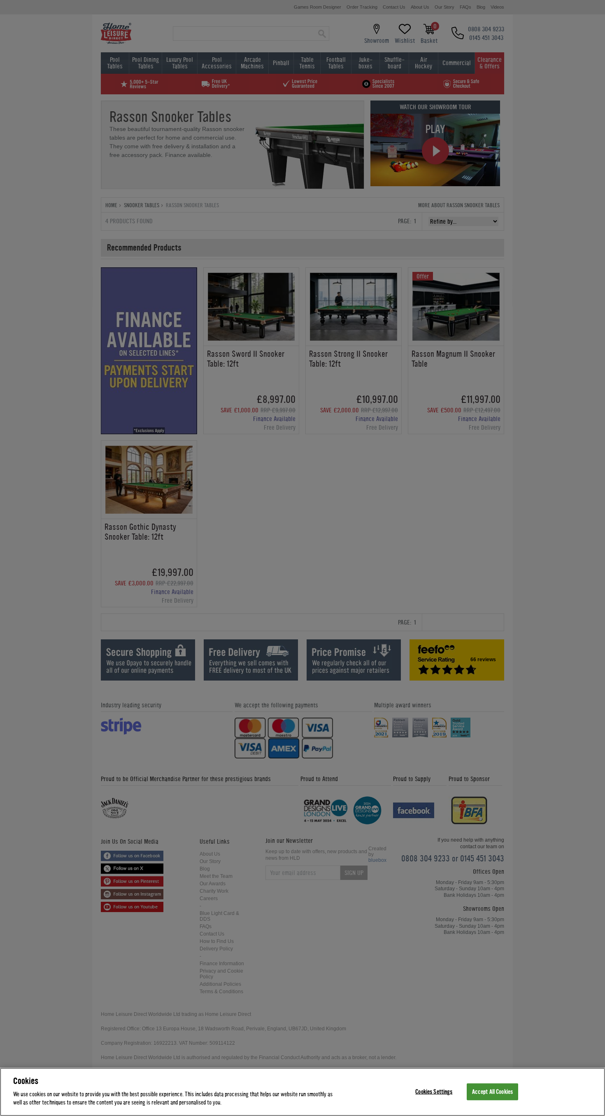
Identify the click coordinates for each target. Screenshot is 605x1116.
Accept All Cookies (492, 1091)
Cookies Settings (433, 1091)
